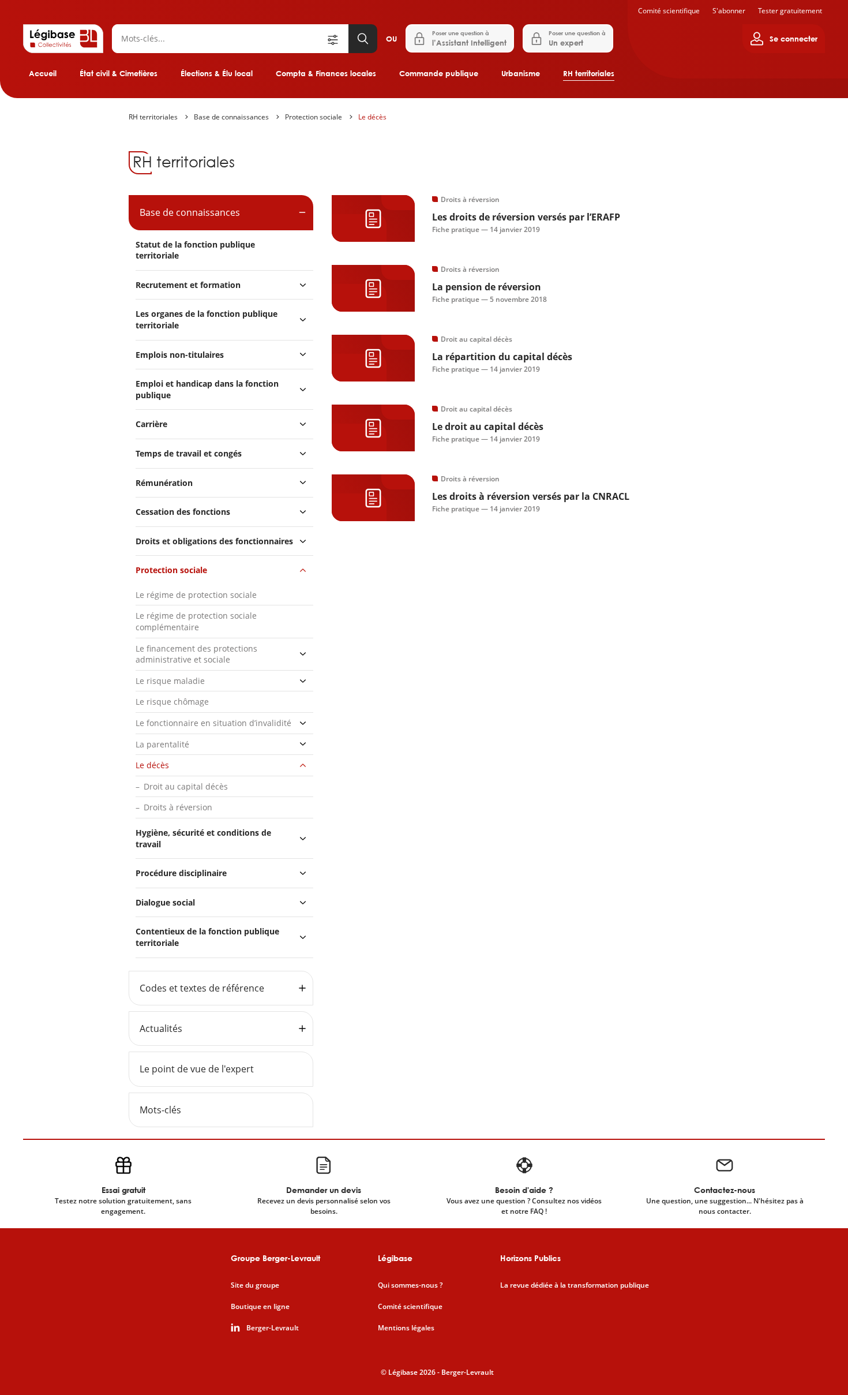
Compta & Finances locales (326, 73)
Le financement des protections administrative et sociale (196, 654)
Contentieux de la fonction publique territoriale (207, 937)
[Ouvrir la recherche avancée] (336, 38)
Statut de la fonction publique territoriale (195, 250)
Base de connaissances (231, 117)
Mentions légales (406, 1328)
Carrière (151, 423)
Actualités (161, 1028)
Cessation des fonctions (183, 511)
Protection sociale (313, 117)
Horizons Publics (530, 1258)
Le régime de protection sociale (196, 594)
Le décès (372, 117)
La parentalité (162, 744)
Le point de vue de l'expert (197, 1069)
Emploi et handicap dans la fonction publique (207, 389)
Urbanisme (520, 73)
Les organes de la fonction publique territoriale (206, 319)
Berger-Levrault (272, 1328)
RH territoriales (588, 73)
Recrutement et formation (188, 284)
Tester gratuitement (790, 11)
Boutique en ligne (260, 1306)
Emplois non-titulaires (180, 354)
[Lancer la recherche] (362, 38)
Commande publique (438, 73)
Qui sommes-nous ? (410, 1285)
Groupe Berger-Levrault (275, 1258)
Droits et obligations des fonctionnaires (214, 541)
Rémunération (164, 482)
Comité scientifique (669, 11)
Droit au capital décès (186, 786)
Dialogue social (165, 902)
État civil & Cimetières (118, 73)
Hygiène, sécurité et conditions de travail (203, 838)
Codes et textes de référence (202, 988)
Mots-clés (160, 1110)
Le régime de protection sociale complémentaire (196, 621)
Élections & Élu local (217, 73)
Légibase (395, 1258)
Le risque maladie (170, 680)
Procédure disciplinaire (181, 872)
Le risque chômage (172, 701)
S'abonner (728, 11)
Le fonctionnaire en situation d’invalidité (213, 722)
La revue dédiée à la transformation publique (574, 1285)
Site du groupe (255, 1285)
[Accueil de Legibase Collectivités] (63, 38)
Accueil (43, 73)
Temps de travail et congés (189, 453)
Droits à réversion (178, 807)
